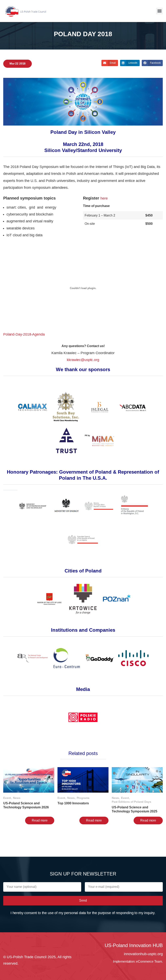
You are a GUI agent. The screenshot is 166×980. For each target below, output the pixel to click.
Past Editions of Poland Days (131, 801)
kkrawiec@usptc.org (83, 360)
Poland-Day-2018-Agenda (24, 334)
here (103, 198)
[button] (159, 11)
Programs (83, 797)
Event (7, 797)
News (16, 797)
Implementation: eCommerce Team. (138, 961)
